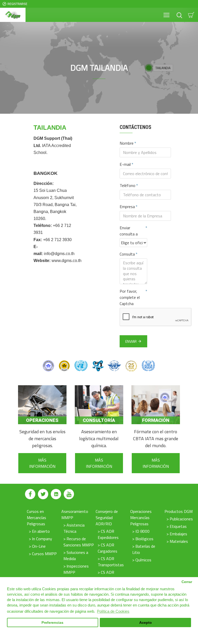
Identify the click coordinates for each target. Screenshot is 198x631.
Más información (42, 463)
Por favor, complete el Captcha (130, 297)
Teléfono (127, 185)
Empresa (127, 206)
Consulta (127, 254)
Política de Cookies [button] (113, 611)
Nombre (127, 143)
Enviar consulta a (129, 231)
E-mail (125, 164)
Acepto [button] (145, 623)
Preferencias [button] (52, 623)
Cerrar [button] (187, 582)
